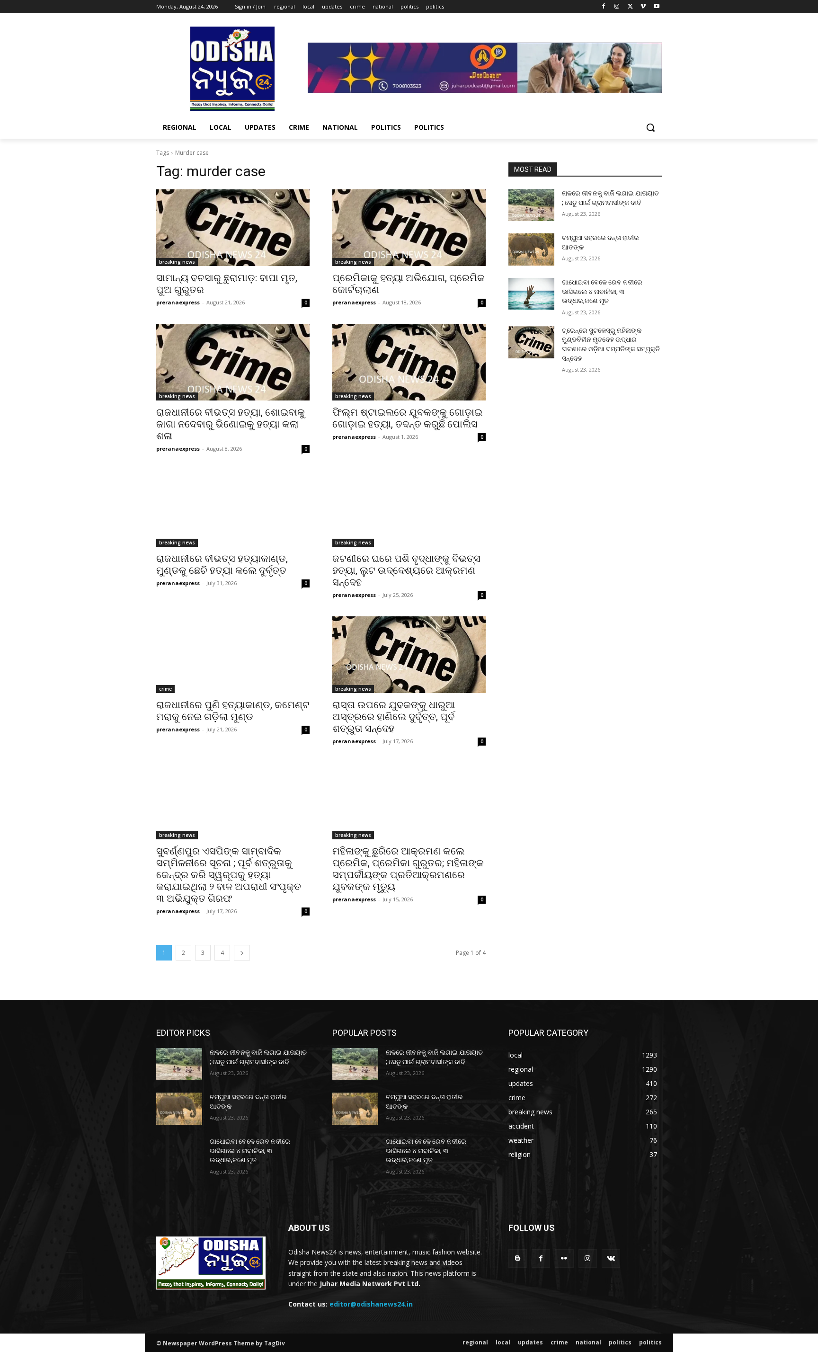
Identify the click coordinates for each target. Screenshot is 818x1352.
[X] (630, 6)
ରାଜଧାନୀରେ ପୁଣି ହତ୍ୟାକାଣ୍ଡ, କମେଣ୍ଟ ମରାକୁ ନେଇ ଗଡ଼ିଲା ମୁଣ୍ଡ (233, 710)
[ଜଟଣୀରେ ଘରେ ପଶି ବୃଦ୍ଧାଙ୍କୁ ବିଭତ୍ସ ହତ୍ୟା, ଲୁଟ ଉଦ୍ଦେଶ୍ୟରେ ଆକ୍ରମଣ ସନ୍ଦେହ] (409, 508)
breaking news (177, 261)
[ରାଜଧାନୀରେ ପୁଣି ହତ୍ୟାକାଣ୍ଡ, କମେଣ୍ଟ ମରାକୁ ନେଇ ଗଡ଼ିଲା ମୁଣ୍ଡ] (233, 654)
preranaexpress (178, 302)
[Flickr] (564, 1258)
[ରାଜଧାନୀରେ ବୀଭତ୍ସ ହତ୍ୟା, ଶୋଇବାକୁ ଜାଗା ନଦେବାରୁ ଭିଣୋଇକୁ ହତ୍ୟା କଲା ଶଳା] (233, 362)
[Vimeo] (643, 6)
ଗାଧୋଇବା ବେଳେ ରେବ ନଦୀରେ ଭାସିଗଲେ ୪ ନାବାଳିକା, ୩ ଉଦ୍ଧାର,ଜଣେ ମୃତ (602, 291)
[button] (650, 127)
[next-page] (242, 953)
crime (165, 688)
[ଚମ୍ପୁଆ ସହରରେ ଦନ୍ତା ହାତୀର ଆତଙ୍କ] (531, 249)
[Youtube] (656, 6)
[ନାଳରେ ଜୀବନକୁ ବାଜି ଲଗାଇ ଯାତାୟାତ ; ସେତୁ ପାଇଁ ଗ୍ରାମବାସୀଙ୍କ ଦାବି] (531, 205)
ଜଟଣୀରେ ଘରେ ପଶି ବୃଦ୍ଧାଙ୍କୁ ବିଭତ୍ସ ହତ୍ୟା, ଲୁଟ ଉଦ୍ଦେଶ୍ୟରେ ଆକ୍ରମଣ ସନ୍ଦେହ (406, 570)
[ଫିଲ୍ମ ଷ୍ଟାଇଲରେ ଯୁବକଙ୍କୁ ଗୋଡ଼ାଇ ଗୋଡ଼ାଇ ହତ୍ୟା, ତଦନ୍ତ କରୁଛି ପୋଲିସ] (409, 362)
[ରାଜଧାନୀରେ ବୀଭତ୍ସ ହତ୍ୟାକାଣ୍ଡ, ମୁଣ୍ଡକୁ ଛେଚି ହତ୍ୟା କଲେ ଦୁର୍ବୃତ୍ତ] (233, 508)
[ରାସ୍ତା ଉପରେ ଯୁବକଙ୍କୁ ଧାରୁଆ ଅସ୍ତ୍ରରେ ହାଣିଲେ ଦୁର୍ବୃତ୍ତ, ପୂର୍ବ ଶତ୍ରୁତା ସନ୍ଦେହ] (409, 654)
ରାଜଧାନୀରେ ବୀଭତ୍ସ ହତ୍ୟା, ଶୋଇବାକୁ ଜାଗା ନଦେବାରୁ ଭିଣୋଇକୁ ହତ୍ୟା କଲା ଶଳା (230, 424)
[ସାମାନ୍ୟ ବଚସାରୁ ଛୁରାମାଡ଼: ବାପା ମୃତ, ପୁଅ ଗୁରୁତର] (233, 227)
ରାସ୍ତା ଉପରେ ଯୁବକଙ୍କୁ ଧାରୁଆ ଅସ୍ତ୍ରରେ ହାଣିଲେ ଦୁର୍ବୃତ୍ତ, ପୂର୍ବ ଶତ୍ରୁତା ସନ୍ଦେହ (393, 716)
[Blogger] (517, 1258)
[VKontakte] (611, 1258)
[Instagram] (617, 6)
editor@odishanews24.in (371, 1303)
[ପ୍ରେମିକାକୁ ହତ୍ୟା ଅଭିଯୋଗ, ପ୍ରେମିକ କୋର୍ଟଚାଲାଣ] (409, 227)
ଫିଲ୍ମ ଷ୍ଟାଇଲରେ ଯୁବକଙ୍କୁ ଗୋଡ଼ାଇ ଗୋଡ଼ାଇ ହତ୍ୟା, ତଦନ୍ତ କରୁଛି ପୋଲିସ (407, 418)
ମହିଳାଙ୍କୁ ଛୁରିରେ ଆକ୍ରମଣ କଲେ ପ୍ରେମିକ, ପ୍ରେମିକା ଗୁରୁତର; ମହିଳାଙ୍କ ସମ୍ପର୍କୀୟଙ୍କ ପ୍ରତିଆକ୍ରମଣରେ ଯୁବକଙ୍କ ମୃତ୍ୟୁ (408, 868)
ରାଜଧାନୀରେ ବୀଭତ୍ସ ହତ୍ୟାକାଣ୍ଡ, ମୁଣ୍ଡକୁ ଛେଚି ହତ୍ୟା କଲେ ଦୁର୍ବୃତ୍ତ (222, 564)
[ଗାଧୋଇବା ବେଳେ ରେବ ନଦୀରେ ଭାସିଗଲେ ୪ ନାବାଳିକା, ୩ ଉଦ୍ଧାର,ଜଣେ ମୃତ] (531, 294)
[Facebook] (603, 6)
